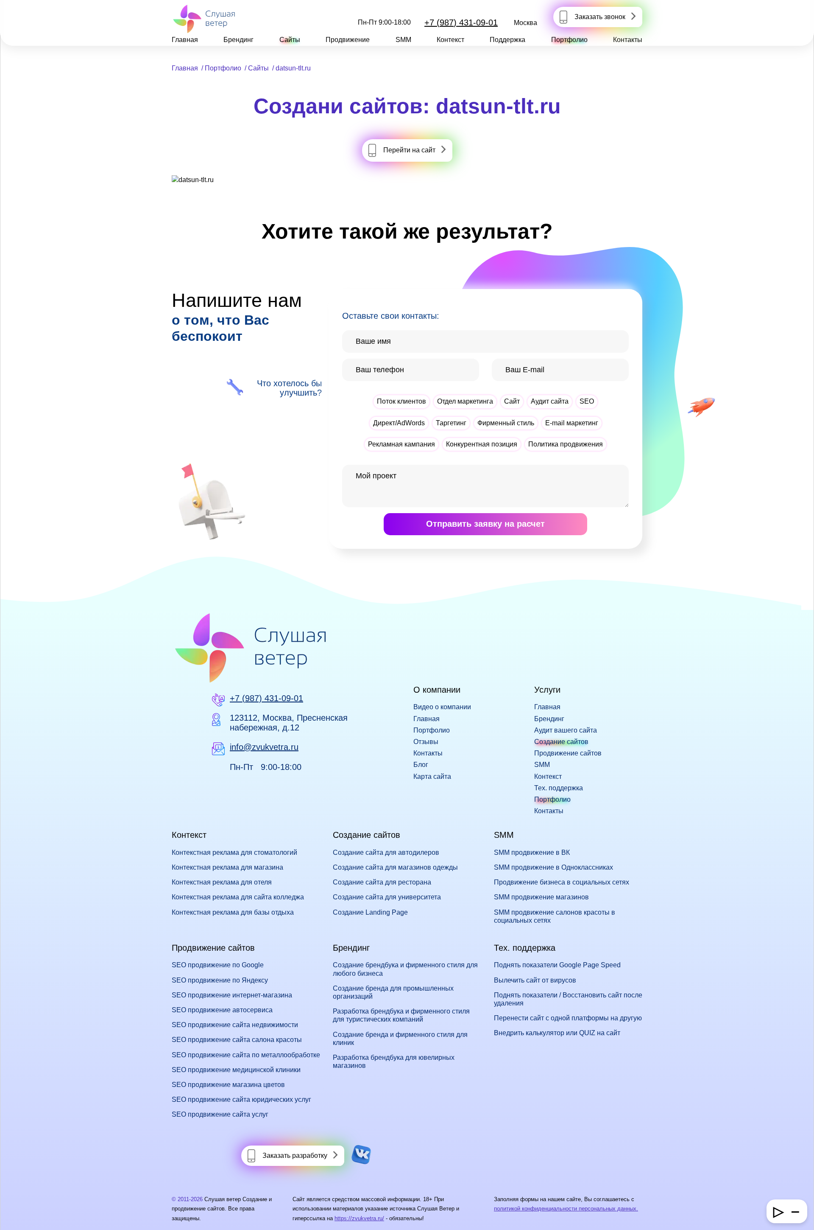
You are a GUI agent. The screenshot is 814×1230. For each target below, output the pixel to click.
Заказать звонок (599, 16)
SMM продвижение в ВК (532, 852)
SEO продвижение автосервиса (222, 1010)
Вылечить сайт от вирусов (535, 980)
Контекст (450, 39)
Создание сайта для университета (387, 897)
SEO (587, 401)
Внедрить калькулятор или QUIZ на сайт (557, 1032)
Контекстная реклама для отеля (222, 882)
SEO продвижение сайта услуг (220, 1114)
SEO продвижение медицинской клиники (236, 1069)
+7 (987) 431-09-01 (461, 22)
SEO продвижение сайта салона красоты (237, 1039)
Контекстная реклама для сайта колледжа (238, 897)
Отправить (485, 523)
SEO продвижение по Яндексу (220, 980)
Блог (420, 764)
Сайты (289, 39)
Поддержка (507, 39)
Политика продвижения (565, 444)
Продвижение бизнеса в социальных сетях (561, 882)
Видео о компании (442, 706)
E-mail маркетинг (571, 423)
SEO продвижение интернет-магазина (232, 995)
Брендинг (238, 39)
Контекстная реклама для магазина (227, 867)
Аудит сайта (550, 401)
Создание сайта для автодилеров (386, 852)
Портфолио (569, 39)
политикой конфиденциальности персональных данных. (566, 1208)
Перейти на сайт (409, 150)
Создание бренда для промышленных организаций (393, 992)
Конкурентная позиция (481, 444)
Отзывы (425, 741)
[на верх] (17, 1212)
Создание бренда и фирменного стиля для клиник (400, 1038)
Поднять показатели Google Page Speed (557, 965)
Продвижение (348, 39)
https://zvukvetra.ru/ (359, 1218)
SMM (403, 39)
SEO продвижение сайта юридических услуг (241, 1099)
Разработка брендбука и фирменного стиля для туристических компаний (401, 1015)
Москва (525, 22)
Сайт (512, 401)
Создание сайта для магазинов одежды (395, 867)
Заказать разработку (294, 1155)
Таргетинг (451, 423)
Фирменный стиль (505, 423)
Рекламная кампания (401, 444)
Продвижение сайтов (568, 753)
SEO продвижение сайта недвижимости (235, 1024)
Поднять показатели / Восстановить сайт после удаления (568, 999)
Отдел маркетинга (465, 401)
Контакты (627, 39)
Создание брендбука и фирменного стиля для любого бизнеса (405, 969)
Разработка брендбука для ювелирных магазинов (393, 1061)
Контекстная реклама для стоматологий (234, 852)
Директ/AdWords (399, 423)
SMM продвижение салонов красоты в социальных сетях (554, 916)
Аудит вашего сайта (565, 730)
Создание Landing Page (370, 912)
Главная (185, 39)
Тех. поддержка (558, 788)
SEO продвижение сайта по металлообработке (246, 1055)
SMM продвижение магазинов (541, 897)
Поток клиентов (401, 401)
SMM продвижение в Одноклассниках (553, 867)
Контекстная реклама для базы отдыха (233, 912)
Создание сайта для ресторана (382, 882)
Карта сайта (432, 776)
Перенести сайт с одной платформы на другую (568, 1018)
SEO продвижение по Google (218, 965)
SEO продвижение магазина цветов (228, 1084)
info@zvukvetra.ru (264, 747)
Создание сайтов (561, 741)
